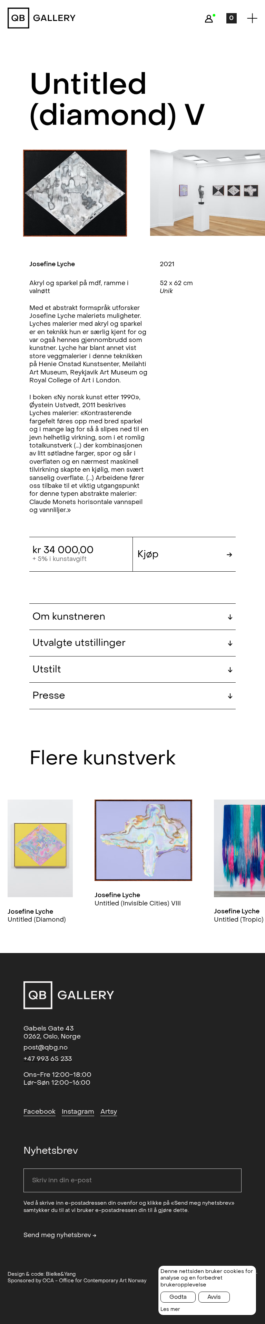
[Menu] (252, 18)
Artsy (108, 1111)
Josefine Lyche (52, 264)
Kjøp (185, 554)
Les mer (170, 1309)
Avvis (214, 1297)
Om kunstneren (132, 617)
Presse (132, 696)
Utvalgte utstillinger (132, 643)
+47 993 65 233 (47, 1059)
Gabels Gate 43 (48, 1028)
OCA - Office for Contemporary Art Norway (94, 1280)
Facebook (39, 1111)
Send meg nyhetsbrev (60, 1235)
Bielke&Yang (61, 1274)
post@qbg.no (45, 1047)
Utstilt (132, 669)
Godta (178, 1297)
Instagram (78, 1111)
